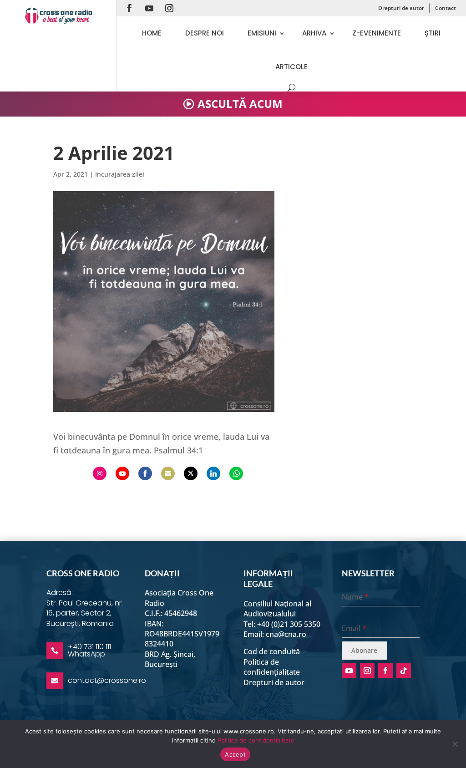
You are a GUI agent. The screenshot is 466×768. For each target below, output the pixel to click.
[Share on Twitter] (191, 473)
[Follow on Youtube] (149, 8)
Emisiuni (262, 33)
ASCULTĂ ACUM (240, 103)
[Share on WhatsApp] (236, 473)
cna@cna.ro (286, 634)
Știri (433, 33)
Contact (445, 8)
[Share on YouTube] (122, 473)
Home (152, 33)
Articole (291, 66)
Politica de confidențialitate (271, 667)
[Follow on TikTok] (403, 670)
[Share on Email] (168, 473)
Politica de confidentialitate (256, 740)
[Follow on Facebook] (129, 8)
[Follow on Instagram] (169, 8)
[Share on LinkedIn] (213, 473)
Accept (235, 754)
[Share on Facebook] (145, 473)
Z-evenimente (376, 33)
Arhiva (314, 33)
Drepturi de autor (401, 8)
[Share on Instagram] (99, 473)
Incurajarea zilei (119, 174)
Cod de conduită (271, 651)
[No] (454, 743)
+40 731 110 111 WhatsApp (89, 650)
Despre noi (204, 33)
